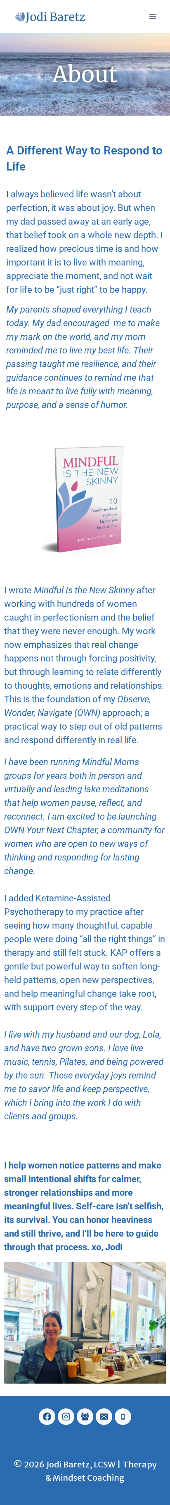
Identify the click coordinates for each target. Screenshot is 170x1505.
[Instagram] (66, 1416)
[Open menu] (152, 16)
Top (163, 1498)
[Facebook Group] (85, 1416)
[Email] (104, 1416)
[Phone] (123, 1416)
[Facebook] (47, 1416)
